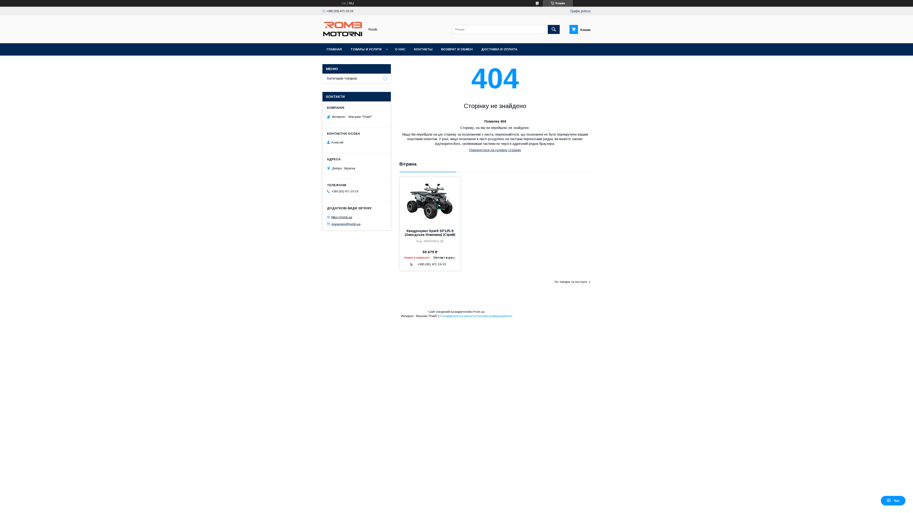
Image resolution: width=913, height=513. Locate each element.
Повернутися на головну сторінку (495, 150)
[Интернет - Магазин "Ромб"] (342, 37)
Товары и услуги (366, 49)
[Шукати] (554, 29)
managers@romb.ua (345, 224)
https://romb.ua (341, 217)
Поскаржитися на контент (457, 316)
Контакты (423, 49)
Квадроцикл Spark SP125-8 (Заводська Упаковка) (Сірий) (430, 233)
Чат (897, 501)
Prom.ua (479, 312)
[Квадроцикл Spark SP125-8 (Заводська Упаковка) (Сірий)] (430, 201)
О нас (400, 49)
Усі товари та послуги (570, 282)
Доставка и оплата (499, 49)
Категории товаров (342, 78)
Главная (334, 49)
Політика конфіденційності (494, 316)
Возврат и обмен (457, 49)
